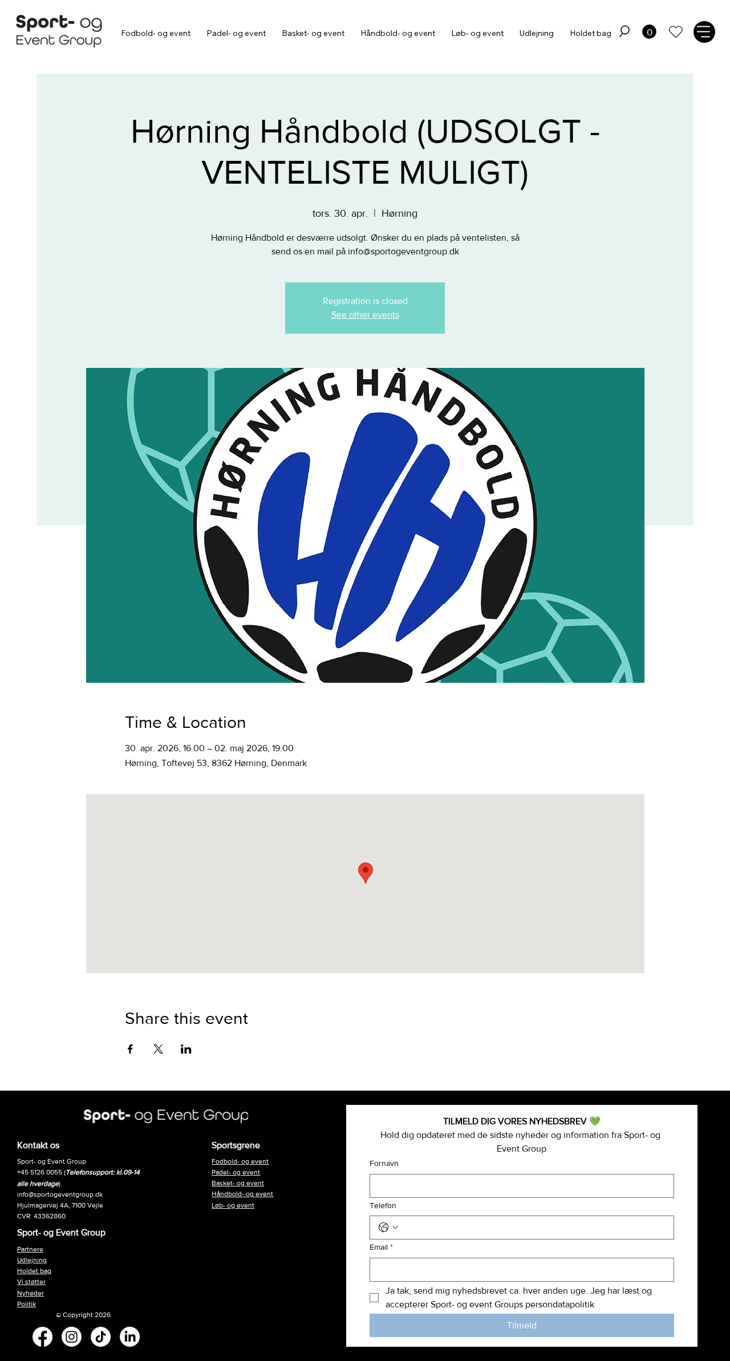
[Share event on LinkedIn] (186, 1049)
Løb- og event (233, 1205)
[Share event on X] (158, 1049)
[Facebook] (42, 1337)
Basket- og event (238, 1183)
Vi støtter (31, 1282)
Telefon (383, 1205)
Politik (26, 1304)
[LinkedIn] (130, 1337)
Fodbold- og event (240, 1161)
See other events (365, 314)
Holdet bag (34, 1271)
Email (381, 1246)
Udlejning (32, 1260)
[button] (624, 31)
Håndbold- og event (242, 1194)
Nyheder (30, 1293)
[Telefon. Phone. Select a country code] (388, 1227)
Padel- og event (236, 1172)
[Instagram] (72, 1337)
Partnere (30, 1249)
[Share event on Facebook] (130, 1049)
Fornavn (384, 1163)
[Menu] (704, 32)
